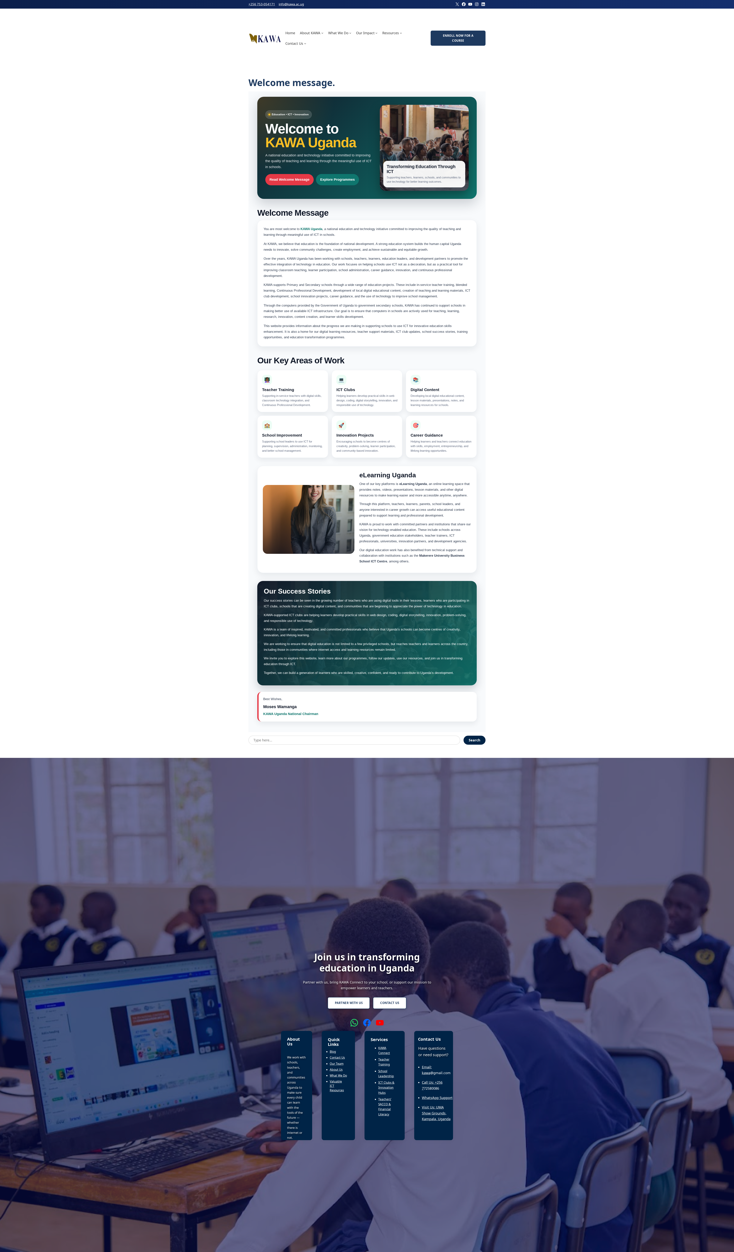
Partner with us (349, 1003)
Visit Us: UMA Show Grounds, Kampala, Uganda (436, 1113)
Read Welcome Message (289, 179)
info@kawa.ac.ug (291, 4)
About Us (336, 1069)
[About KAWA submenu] (322, 33)
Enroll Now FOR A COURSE (458, 38)
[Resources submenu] (401, 33)
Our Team (336, 1064)
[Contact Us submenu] (305, 43)
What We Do (338, 1075)
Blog (333, 1051)
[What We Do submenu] (350, 33)
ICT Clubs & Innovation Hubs (386, 1087)
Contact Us (389, 1003)
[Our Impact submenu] (376, 33)
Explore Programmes (337, 179)
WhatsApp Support (437, 1097)
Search (474, 740)
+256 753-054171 (261, 4)
